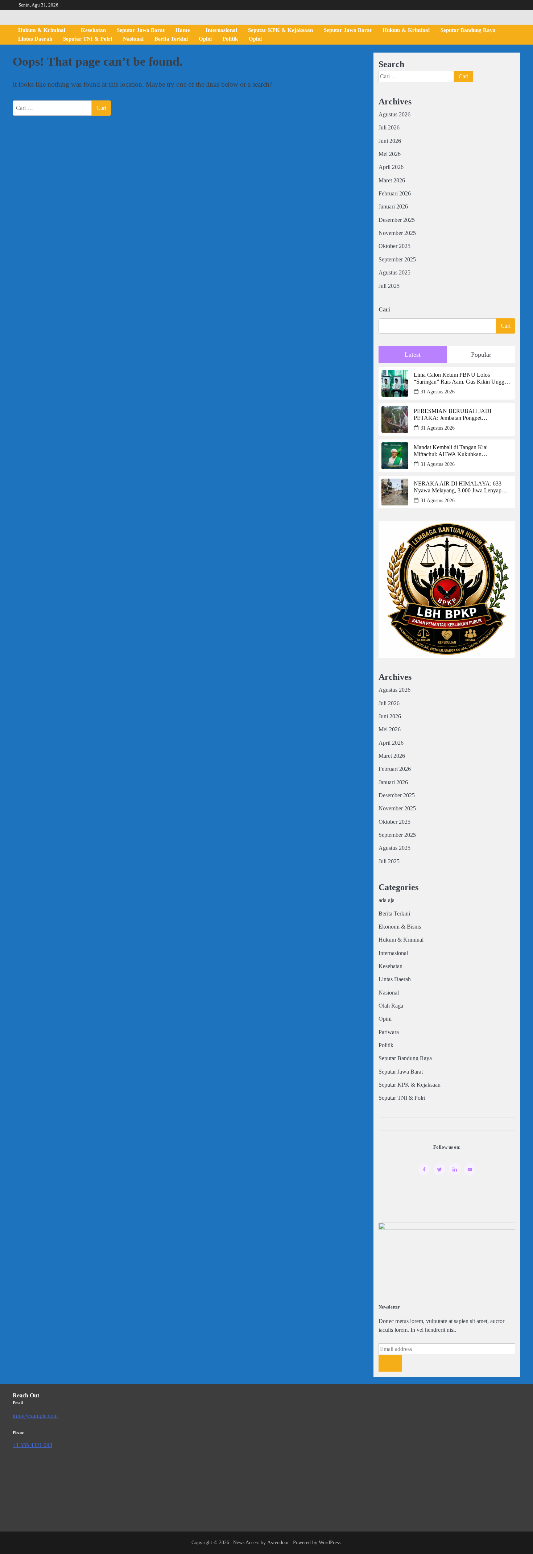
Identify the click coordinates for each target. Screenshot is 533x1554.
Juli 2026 (389, 127)
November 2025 (397, 233)
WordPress (329, 1542)
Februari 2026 (395, 193)
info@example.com (35, 1416)
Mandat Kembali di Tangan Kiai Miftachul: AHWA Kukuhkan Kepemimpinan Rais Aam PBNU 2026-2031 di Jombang (459, 451)
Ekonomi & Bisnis (400, 926)
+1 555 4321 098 (32, 1445)
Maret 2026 (392, 180)
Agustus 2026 (394, 114)
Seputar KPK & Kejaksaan (280, 30)
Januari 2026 (393, 206)
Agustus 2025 (394, 272)
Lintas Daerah (35, 39)
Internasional (393, 953)
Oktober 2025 (394, 246)
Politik (230, 39)
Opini (205, 39)
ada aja (386, 900)
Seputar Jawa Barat (348, 30)
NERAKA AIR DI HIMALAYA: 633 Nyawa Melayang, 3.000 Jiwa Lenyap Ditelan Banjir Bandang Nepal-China (457, 487)
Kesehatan (390, 966)
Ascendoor (278, 1542)
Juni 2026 (390, 141)
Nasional (133, 39)
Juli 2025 (389, 286)
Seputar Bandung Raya (468, 30)
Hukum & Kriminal (406, 30)
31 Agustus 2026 (438, 391)
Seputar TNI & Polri (87, 39)
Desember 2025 (397, 220)
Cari (384, 309)
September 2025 (397, 259)
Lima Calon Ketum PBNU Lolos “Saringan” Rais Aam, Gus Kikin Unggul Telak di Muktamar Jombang (461, 378)
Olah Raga (391, 1006)
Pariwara (389, 1032)
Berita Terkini (171, 39)
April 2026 (391, 167)
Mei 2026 (390, 154)
